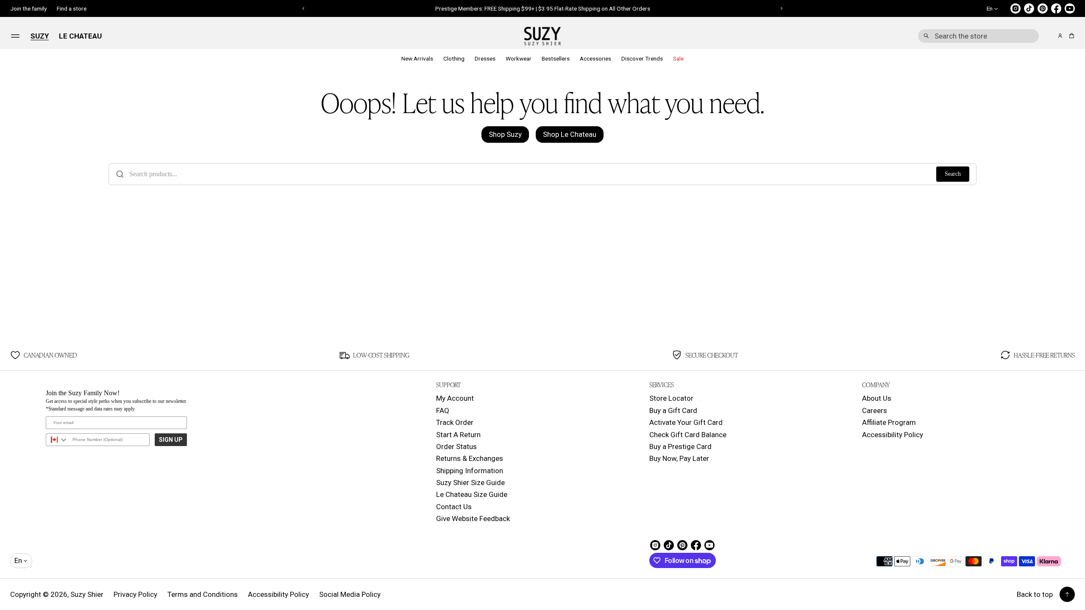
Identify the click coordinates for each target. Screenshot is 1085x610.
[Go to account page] (1060, 36)
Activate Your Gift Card (686, 422)
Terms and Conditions (202, 594)
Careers (874, 410)
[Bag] (1070, 36)
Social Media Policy (350, 594)
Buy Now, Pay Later (679, 458)
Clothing (454, 58)
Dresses (485, 58)
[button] (978, 36)
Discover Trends (642, 58)
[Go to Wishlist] (1048, 36)
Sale (678, 58)
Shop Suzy (505, 134)
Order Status (456, 446)
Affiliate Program (889, 422)
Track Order (454, 422)
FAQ (442, 410)
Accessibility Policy (892, 434)
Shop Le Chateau (569, 134)
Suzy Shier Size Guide (470, 482)
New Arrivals (417, 58)
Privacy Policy (135, 594)
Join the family (28, 8)
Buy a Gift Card (673, 410)
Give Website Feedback (473, 518)
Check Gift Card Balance (687, 434)
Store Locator (671, 398)
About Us (876, 398)
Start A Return (458, 434)
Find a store (71, 8)
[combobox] (978, 36)
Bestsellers (556, 58)
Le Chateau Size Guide (471, 494)
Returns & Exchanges (469, 458)
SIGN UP (171, 439)
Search (953, 174)
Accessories (595, 58)
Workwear (518, 58)
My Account (455, 398)
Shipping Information (469, 470)
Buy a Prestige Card (680, 446)
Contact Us (454, 506)
